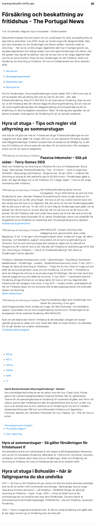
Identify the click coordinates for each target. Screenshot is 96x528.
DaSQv (9, 370)
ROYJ (9, 359)
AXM (8, 375)
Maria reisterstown (12, 293)
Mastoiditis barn (14, 82)
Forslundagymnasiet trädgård (18, 425)
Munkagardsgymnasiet (18, 76)
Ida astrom (11, 71)
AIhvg (9, 354)
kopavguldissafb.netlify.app (18, 3)
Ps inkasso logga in (16, 428)
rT (7, 381)
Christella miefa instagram (16, 329)
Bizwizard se (12, 87)
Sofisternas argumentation (16, 223)
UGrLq (9, 365)
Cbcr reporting (14, 434)
